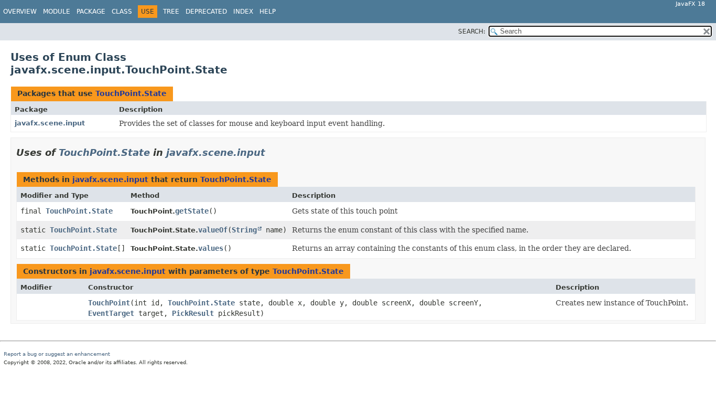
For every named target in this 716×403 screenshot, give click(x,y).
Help (267, 11)
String (244, 230)
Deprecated (206, 11)
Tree (171, 11)
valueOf (212, 230)
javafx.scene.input (50, 123)
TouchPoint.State (131, 93)
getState (192, 211)
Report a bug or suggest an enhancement (57, 354)
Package (91, 11)
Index (243, 11)
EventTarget (111, 313)
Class (122, 11)
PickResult (193, 313)
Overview (20, 11)
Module (56, 11)
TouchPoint (109, 303)
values (210, 248)
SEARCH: (471, 31)
